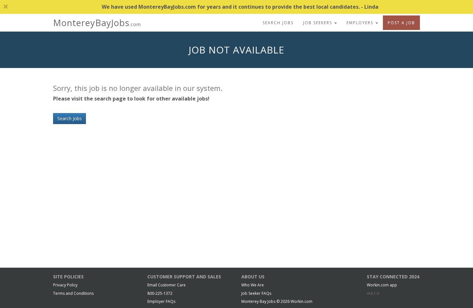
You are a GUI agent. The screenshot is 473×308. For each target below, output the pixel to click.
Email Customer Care (166, 285)
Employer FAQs (161, 301)
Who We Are (252, 285)
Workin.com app (382, 285)
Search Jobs (278, 22)
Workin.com (301, 301)
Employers (361, 22)
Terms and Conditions (73, 293)
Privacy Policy (65, 285)
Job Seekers (318, 22)
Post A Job (401, 22)
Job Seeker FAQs (256, 293)
